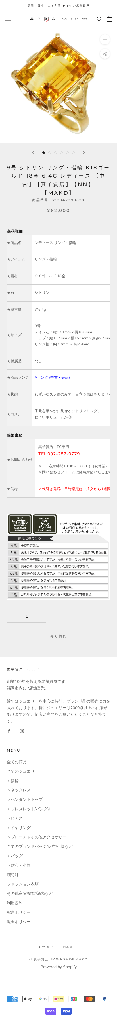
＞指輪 (13, 780)
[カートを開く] (109, 19)
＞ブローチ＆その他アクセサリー (36, 837)
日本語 (68, 947)
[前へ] (33, 152)
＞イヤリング (19, 827)
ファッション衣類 (23, 884)
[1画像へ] (43, 152)
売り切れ (58, 636)
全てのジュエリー (23, 771)
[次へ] (84, 152)
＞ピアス (15, 818)
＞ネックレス (19, 790)
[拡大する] (105, 39)
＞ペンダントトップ (25, 799)
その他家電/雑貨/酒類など (30, 893)
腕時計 (13, 875)
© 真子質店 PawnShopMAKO (58, 959)
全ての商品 (17, 762)
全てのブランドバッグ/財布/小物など (40, 846)
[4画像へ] (61, 152)
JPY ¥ (44, 947)
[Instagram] (22, 730)
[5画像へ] (67, 152)
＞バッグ (15, 856)
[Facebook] (9, 730)
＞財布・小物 (19, 865)
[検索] (99, 18)
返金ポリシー (19, 922)
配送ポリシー (19, 912)
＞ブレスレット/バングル (29, 809)
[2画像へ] (49, 152)
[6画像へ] (73, 152)
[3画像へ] (55, 152)
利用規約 (15, 903)
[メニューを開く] (8, 19)
